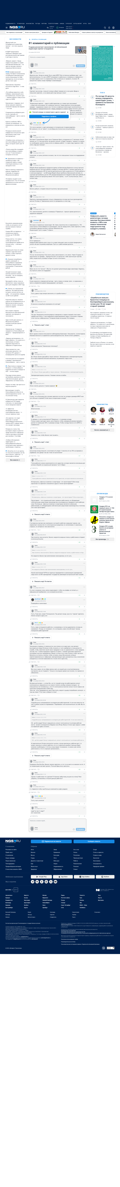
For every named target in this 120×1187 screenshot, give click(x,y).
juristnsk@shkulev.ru (46, 937)
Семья (75, 869)
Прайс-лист (9, 852)
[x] (51, 881)
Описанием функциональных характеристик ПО (73, 932)
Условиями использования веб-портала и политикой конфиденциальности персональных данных (86, 933)
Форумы (44, 23)
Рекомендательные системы (68, 941)
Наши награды (10, 858)
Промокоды (21, 23)
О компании (9, 855)
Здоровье (34, 869)
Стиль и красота (98, 852)
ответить (33, 84)
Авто (32, 849)
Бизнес (33, 852)
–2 (84, 247)
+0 (79, 84)
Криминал (57, 852)
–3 (84, 233)
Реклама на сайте (11, 849)
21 (40, 530)
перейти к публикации (39, 39)
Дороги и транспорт (37, 861)
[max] (46, 881)
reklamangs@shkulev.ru (66, 924)
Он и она (76, 849)
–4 (84, 542)
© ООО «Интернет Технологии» (14, 948)
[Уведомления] (109, 27)
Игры (85, 23)
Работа (75, 861)
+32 (79, 542)
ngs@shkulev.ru (24, 936)
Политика (76, 855)
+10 (79, 752)
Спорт (95, 849)
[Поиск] (105, 27)
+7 (79, 428)
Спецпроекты (97, 863)
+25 (79, 769)
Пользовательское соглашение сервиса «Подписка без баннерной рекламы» (80, 944)
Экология (96, 858)
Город (32, 858)
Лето (55, 858)
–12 (84, 709)
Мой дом (56, 861)
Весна (33, 855)
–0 (84, 84)
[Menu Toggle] (6, 27)
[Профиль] (113, 27)
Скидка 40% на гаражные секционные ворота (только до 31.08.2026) (13, 233)
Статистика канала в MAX (14, 869)
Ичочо (36, 622)
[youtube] (55, 881)
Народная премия (98, 866)
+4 (79, 274)
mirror (34, 122)
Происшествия (78, 858)
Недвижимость (11, 23)
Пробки (60, 27)
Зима (55, 849)
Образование (58, 869)
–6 (84, 216)
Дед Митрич (38, 599)
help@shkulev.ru (17, 939)
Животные (34, 866)
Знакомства (30, 23)
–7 (84, 803)
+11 (79, 132)
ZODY (89, 23)
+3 (79, 510)
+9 (79, 286)
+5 (79, 148)
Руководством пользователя (68, 930)
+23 (79, 530)
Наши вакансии (10, 861)
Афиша (62, 23)
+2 (79, 96)
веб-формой (35, 939)
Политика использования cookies (69, 939)
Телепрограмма (53, 23)
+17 (79, 401)
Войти (36, 65)
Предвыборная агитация (13, 866)
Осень (75, 852)
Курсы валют (77, 23)
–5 (84, 296)
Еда (32, 863)
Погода (37, 23)
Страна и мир (97, 855)
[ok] (41, 881)
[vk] (37, 881)
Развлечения (77, 863)
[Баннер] (60, 32)
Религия (76, 866)
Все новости (15, 39)
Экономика (96, 861)
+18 (79, 730)
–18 (84, 559)
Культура (56, 855)
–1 (84, 181)
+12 (79, 339)
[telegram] (32, 881)
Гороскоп (69, 23)
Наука (55, 863)
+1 (79, 160)
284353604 (36, 220)
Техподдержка (10, 863)
